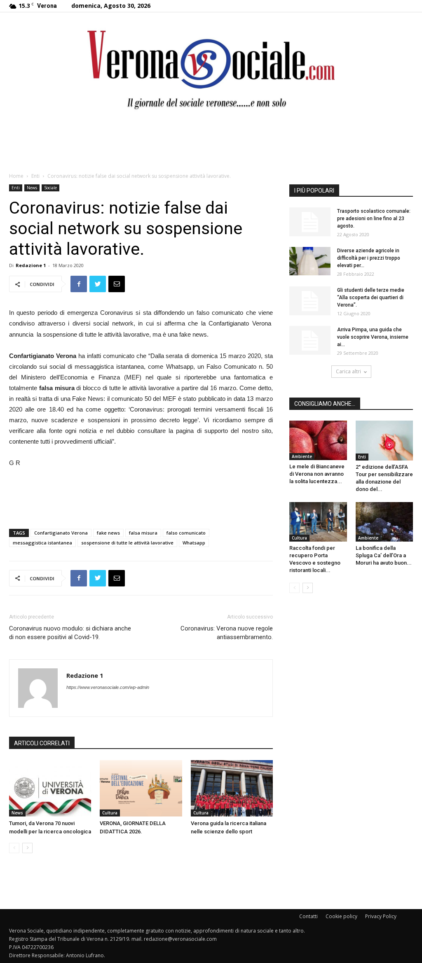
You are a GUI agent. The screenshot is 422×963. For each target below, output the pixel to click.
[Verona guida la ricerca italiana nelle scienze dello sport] (232, 788)
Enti (35, 175)
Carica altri (348, 371)
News (32, 188)
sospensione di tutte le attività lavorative (127, 543)
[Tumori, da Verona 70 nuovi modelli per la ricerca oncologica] (50, 788)
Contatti (308, 916)
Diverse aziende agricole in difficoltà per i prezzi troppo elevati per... (368, 258)
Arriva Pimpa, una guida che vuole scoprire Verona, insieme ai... (372, 337)
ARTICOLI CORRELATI (42, 743)
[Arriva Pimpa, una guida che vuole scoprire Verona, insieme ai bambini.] (310, 340)
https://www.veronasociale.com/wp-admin (107, 687)
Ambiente (302, 456)
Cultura (109, 813)
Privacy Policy (380, 916)
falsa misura (143, 533)
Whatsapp (194, 543)
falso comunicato (186, 533)
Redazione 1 (31, 265)
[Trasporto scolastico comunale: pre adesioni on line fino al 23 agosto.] (310, 221)
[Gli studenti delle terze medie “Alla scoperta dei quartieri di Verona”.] (310, 300)
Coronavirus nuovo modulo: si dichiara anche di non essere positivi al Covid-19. (70, 633)
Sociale (50, 188)
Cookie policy (341, 916)
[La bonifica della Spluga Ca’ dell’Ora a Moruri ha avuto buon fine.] (384, 522)
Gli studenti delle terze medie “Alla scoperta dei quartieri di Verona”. (370, 297)
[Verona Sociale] (211, 68)
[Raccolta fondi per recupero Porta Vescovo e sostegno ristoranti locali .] (318, 522)
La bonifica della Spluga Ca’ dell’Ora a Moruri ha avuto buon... (384, 555)
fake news (108, 533)
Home (16, 175)
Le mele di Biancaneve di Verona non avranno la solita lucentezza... (317, 473)
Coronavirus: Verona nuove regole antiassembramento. (227, 633)
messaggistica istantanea (42, 543)
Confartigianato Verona (61, 533)
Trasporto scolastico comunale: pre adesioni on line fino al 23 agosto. (373, 218)
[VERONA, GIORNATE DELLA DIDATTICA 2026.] (141, 788)
